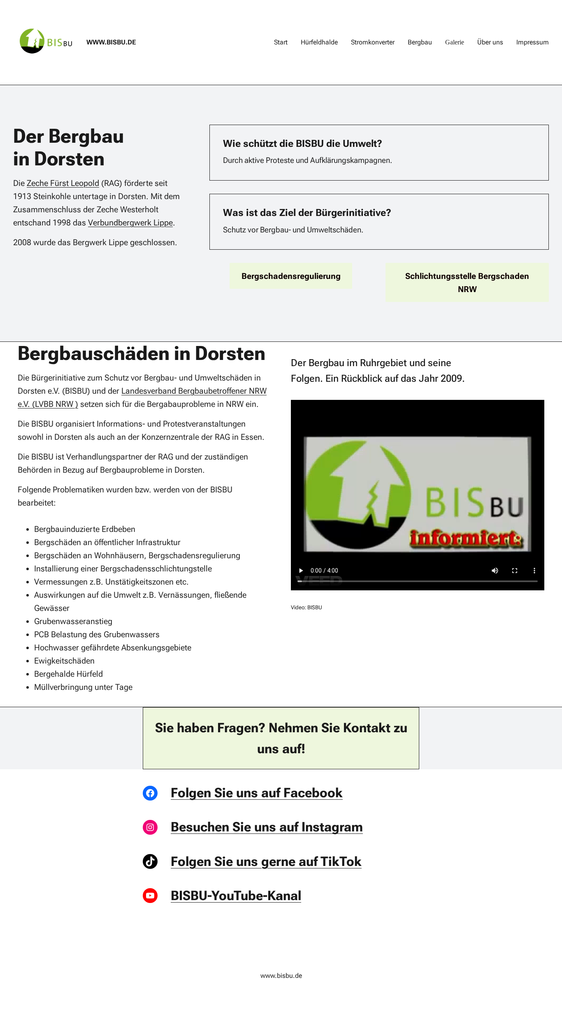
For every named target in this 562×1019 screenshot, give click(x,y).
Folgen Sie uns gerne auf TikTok (266, 861)
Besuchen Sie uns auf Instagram (267, 827)
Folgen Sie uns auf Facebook (257, 793)
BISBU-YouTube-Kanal (236, 895)
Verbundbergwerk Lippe (130, 222)
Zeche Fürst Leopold (63, 183)
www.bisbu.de (111, 42)
